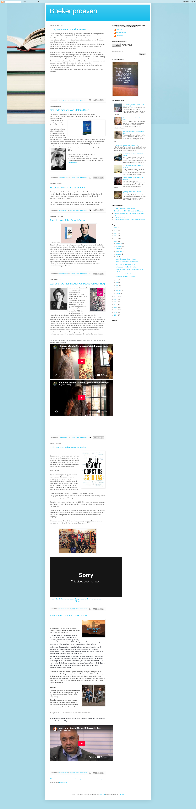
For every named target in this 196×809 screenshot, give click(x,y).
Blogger (122, 794)
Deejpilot (102, 794)
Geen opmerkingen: (81, 100)
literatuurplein (72, 163)
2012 (116, 304)
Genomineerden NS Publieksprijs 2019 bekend (128, 211)
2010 (116, 310)
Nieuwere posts (55, 779)
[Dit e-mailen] (94, 100)
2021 (116, 228)
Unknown (119, 30)
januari (118, 293)
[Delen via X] (98, 100)
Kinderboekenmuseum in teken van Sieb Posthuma (130, 219)
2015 (116, 296)
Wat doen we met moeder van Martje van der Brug (77, 283)
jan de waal (119, 36)
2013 (116, 302)
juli (117, 256)
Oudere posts (101, 779)
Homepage (78, 779)
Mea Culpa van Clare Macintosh (67, 187)
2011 (116, 307)
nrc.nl (99, 599)
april (117, 285)
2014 (116, 299)
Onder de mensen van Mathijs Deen (69, 110)
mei (117, 282)
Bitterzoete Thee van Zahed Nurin (68, 615)
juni (117, 280)
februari (118, 290)
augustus (119, 254)
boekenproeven (121, 33)
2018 (116, 236)
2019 (116, 233)
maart (118, 288)
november (119, 246)
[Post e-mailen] (90, 100)
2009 (116, 312)
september (119, 251)
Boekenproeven (73, 11)
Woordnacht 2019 (119, 217)
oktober (118, 249)
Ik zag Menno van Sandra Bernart (68, 29)
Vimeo (77, 601)
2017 (116, 238)
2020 (116, 230)
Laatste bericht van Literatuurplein (124, 209)
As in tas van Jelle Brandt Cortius (68, 447)
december (119, 243)
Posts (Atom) (63, 782)
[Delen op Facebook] (100, 100)
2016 (116, 241)
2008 (116, 315)
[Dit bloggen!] (96, 100)
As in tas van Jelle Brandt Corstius (68, 220)
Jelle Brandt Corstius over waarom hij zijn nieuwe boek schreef (72, 599)
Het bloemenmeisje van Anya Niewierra (127, 145)
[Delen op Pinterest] (102, 100)
